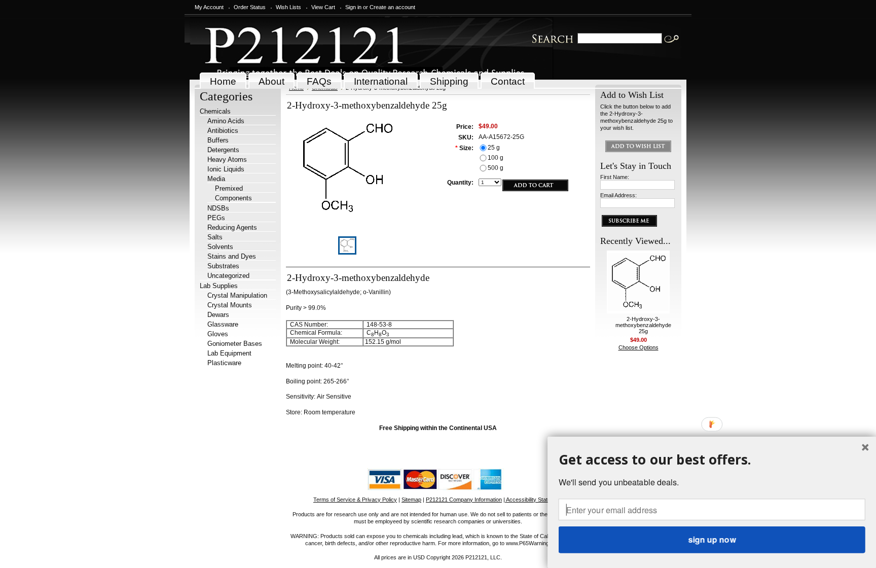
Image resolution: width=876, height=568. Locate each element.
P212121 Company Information (464, 499)
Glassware (222, 324)
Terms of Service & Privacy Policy (355, 499)
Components (233, 198)
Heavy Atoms (227, 159)
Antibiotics (222, 130)
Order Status (250, 7)
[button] (712, 459)
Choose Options (638, 347)
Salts (215, 237)
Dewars (218, 314)
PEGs (216, 218)
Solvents (220, 247)
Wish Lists (288, 7)
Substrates (223, 266)
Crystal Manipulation (237, 295)
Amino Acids (225, 121)
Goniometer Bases (234, 343)
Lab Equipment (229, 353)
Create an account (392, 7)
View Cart (323, 7)
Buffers (218, 140)
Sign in (353, 7)
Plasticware (224, 363)
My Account (209, 7)
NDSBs (218, 208)
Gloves (217, 334)
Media (216, 179)
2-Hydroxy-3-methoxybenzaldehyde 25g (643, 325)
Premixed (229, 188)
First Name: (614, 177)
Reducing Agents (232, 227)
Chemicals (215, 111)
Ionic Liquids (225, 169)
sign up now (712, 539)
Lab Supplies (219, 286)
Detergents (223, 150)
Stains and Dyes (231, 256)
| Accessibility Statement (533, 499)
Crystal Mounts (229, 305)
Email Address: (618, 195)
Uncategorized (228, 275)
